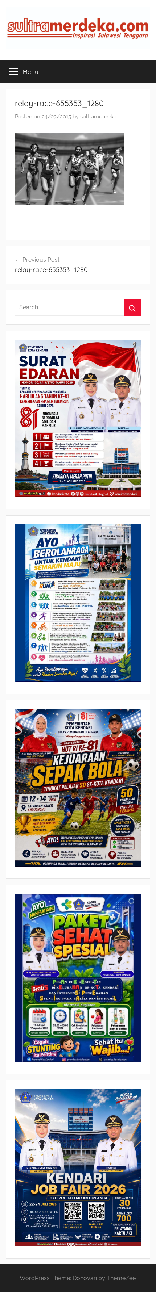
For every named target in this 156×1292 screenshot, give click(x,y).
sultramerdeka (98, 116)
